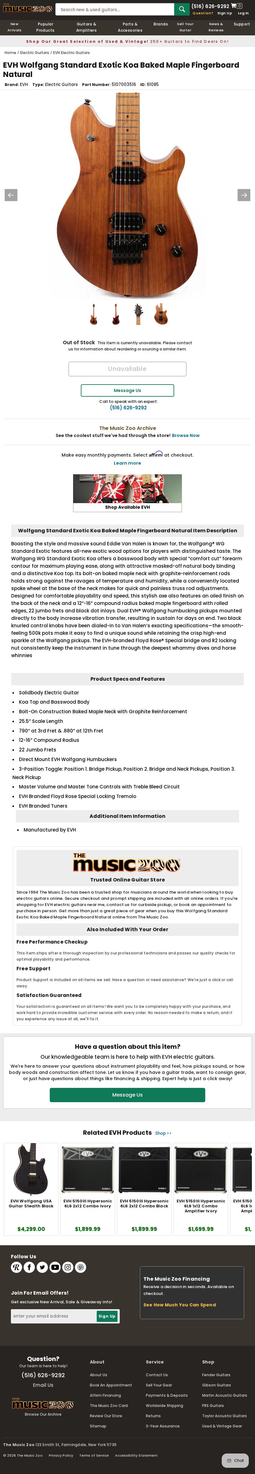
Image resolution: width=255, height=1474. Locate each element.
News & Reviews (216, 27)
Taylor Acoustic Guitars (224, 1415)
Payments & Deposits (167, 1395)
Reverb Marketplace (16, 1267)
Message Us (127, 390)
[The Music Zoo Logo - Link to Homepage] (27, 7)
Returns (153, 1415)
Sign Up (224, 13)
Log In (243, 13)
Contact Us (157, 1374)
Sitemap (98, 1426)
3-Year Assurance (163, 1426)
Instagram (67, 1267)
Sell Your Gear (159, 1385)
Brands (161, 24)
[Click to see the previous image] (10, 195)
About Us (98, 1374)
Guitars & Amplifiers (86, 27)
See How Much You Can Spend (179, 1305)
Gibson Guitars (216, 1385)
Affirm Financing (105, 1395)
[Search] (182, 9)
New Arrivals (14, 27)
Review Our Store (106, 1415)
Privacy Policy (61, 1455)
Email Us (43, 1385)
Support (242, 24)
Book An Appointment (111, 1385)
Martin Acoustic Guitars (224, 1395)
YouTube (55, 1267)
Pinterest (80, 1267)
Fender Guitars (216, 1374)
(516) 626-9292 (210, 6)
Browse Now (186, 435)
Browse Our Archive (43, 1414)
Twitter (42, 1267)
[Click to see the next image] (244, 195)
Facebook (29, 1267)
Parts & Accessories (130, 27)
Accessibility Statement (136, 1455)
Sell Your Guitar (185, 27)
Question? (202, 13)
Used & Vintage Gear (222, 1426)
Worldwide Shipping (164, 1405)
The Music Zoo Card (109, 1405)
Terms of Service (94, 1455)
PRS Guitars (213, 1405)
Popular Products (45, 27)
